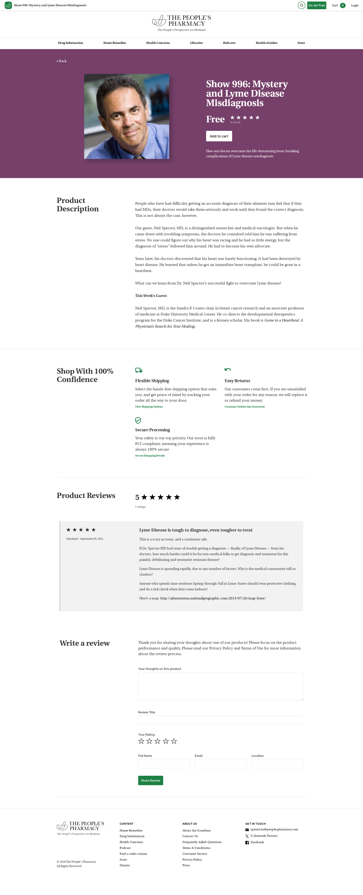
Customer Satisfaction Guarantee (245, 406)
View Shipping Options (149, 406)
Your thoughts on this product (159, 669)
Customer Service (194, 853)
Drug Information (70, 43)
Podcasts (229, 43)
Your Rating (146, 734)
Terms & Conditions (196, 848)
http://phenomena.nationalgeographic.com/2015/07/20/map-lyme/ (213, 598)
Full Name (145, 756)
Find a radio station (133, 853)
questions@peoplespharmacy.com (274, 829)
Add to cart (219, 136)
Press (186, 865)
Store (301, 43)
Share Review (150, 780)
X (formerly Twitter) (264, 836)
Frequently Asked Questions (202, 842)
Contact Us (190, 836)
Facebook (257, 842)
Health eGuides (266, 43)
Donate (125, 865)
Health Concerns (158, 43)
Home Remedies (114, 43)
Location (257, 756)
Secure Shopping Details (150, 455)
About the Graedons (196, 830)
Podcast (125, 848)
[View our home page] (8, 5)
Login (355, 5)
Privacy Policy (192, 859)
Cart (338, 5)
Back (62, 61)
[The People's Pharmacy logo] (181, 21)
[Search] (301, 5)
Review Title (146, 712)
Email (198, 756)
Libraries (196, 43)
